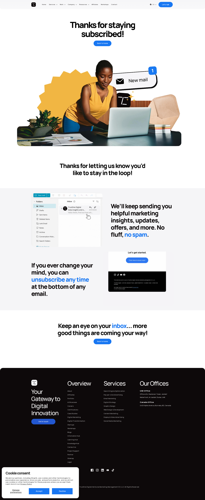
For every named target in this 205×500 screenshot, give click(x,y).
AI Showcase (72, 402)
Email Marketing (110, 399)
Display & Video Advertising (114, 417)
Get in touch (43, 421)
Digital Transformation (76, 421)
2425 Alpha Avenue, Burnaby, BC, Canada (155, 405)
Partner (70, 455)
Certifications (73, 410)
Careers (71, 406)
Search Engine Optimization (114, 391)
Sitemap (71, 458)
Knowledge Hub (73, 443)
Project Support (73, 451)
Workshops (71, 428)
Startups (71, 425)
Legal (70, 462)
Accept (39, 491)
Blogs (70, 432)
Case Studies (72, 414)
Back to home (102, 43)
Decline (62, 491)
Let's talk (165, 4)
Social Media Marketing (112, 421)
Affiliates (71, 395)
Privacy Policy (26, 484)
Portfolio (71, 399)
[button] (53, 4)
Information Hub (74, 436)
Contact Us (72, 447)
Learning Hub (73, 440)
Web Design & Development (114, 410)
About (70, 391)
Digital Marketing (74, 417)
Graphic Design (109, 406)
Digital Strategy (110, 402)
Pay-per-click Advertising (113, 395)
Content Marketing (111, 414)
